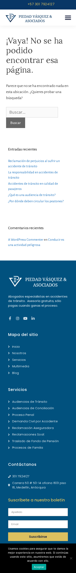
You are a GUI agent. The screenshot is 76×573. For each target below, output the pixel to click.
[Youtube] (25, 318)
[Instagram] (17, 318)
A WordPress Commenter (25, 239)
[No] (71, 558)
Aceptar (39, 567)
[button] (68, 18)
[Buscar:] (32, 112)
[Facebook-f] (10, 318)
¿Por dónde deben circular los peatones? (36, 201)
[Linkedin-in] (33, 318)
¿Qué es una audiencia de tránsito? (32, 195)
